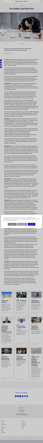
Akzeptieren (31, 224)
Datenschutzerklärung (13, 220)
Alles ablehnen (12, 224)
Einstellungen (22, 224)
